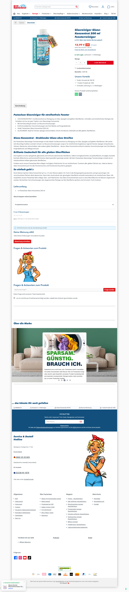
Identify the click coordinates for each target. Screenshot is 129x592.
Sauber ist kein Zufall (47, 507)
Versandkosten (60, 581)
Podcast (56, 538)
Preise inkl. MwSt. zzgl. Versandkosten (85, 49)
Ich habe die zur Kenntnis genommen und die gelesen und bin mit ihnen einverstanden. (64, 427)
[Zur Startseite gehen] (20, 6)
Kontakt (96, 504)
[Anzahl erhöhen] (84, 63)
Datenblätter (19, 515)
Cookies (17, 507)
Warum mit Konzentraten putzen (51, 499)
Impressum (18, 504)
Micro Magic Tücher (47, 513)
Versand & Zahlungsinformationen (25, 510)
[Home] (14, 13)
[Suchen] (77, 7)
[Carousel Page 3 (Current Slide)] (64, 380)
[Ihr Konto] (102, 7)
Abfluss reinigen (73, 522)
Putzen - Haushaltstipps (75, 499)
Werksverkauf (45, 501)
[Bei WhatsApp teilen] (76, 94)
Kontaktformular (28, 479)
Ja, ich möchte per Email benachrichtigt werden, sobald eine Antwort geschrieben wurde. (47, 298)
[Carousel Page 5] (70, 380)
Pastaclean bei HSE (47, 504)
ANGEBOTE (18, 18)
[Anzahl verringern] (76, 63)
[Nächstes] (114, 356)
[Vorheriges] (15, 356)
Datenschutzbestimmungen (44, 427)
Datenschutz (19, 501)
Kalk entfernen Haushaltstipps (77, 501)
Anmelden (97, 499)
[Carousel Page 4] (67, 380)
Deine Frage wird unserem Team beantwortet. (29, 294)
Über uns (18, 518)
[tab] (20, 105)
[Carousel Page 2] (61, 380)
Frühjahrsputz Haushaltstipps (77, 524)
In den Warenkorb (100, 62)
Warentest (44, 515)
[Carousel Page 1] (59, 380)
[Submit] (81, 422)
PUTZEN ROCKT (46, 510)
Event (90, 538)
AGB (74, 427)
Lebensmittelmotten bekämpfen (77, 527)
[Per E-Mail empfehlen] (80, 94)
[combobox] (55, 7)
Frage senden (109, 290)
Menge (77, 59)
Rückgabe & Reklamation (22, 513)
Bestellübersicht (99, 501)
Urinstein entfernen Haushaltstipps (78, 514)
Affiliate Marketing (25, 542)
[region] (43, 47)
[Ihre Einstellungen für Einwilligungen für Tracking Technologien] (126, 589)
